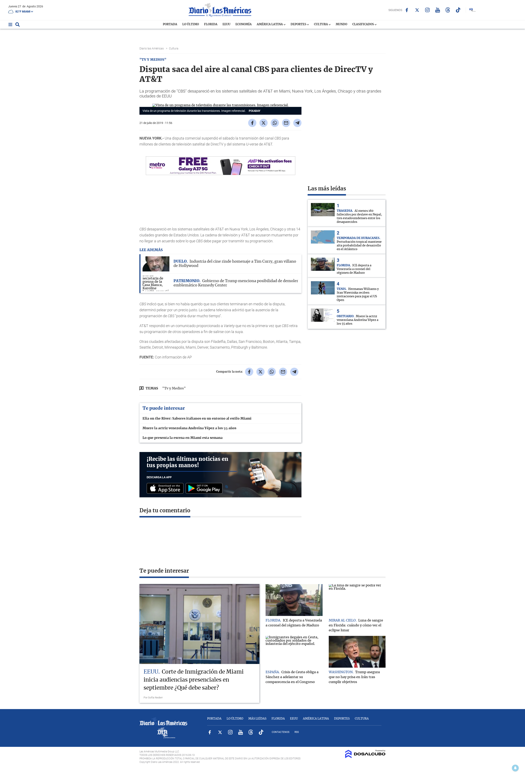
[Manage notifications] (515, 768)
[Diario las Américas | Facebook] (406, 10)
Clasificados (363, 24)
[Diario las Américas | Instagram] (427, 10)
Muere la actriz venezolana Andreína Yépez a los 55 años (189, 428)
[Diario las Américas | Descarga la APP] (166, 488)
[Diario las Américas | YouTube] (437, 10)
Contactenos (280, 732)
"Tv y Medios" (174, 388)
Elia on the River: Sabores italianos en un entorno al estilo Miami (197, 418)
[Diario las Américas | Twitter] (417, 10)
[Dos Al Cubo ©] (365, 757)
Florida (210, 24)
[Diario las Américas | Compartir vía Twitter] (263, 123)
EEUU (226, 24)
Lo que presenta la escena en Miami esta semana (183, 437)
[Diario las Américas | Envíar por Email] (286, 123)
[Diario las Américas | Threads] (447, 10)
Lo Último (190, 24)
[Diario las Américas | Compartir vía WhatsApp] (275, 123)
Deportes (299, 24)
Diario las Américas (151, 48)
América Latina (270, 24)
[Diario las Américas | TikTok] (458, 10)
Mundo (341, 24)
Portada (170, 24)
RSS (296, 732)
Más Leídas (257, 718)
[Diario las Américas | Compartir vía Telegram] (297, 123)
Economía (243, 24)
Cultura (321, 24)
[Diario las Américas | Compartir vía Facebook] (252, 123)
